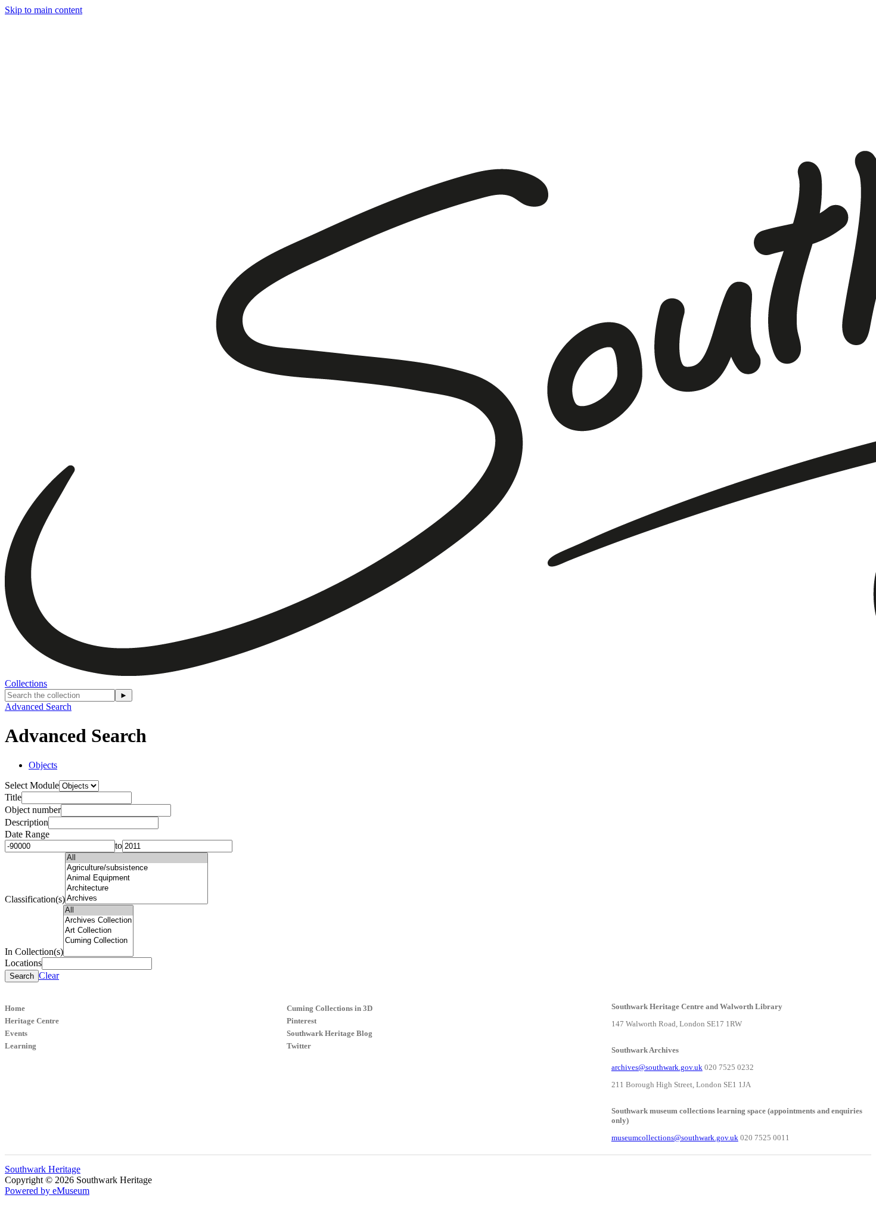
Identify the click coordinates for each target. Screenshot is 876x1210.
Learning (20, 1045)
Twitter (299, 1045)
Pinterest (301, 1020)
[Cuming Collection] (98, 941)
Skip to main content (43, 10)
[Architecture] (136, 888)
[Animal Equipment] (136, 878)
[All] (136, 858)
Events (16, 1033)
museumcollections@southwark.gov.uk (674, 1137)
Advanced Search (38, 707)
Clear (49, 975)
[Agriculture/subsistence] (136, 868)
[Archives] (136, 898)
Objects (43, 765)
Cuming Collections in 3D (329, 1008)
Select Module (32, 785)
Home (15, 1008)
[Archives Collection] (98, 921)
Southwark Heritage (42, 1169)
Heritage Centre (32, 1020)
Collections (26, 683)
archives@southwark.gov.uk (657, 1067)
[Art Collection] (98, 931)
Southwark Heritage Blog (329, 1033)
